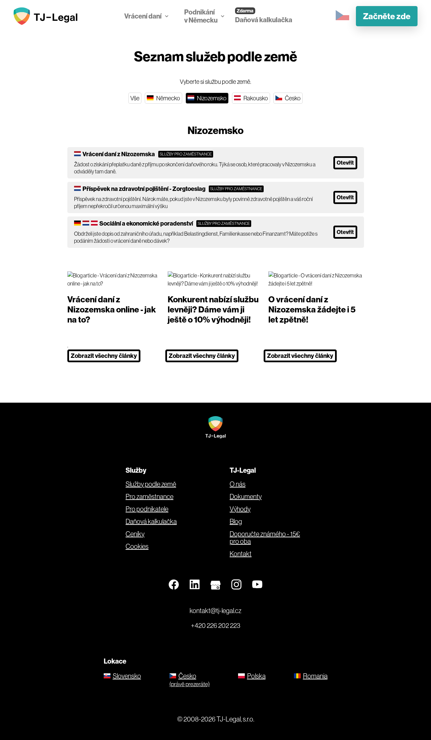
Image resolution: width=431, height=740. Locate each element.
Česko (292, 98)
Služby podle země (151, 484)
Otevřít (345, 162)
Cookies (137, 546)
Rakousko (255, 98)
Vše (134, 98)
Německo (167, 98)
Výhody (240, 509)
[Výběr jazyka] (342, 15)
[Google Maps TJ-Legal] (215, 584)
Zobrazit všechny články (104, 356)
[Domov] (47, 16)
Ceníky (135, 534)
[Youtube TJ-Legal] (257, 584)
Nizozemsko (211, 98)
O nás (237, 484)
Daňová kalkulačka (263, 19)
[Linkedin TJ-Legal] (195, 584)
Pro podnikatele (147, 509)
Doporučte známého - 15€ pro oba (265, 537)
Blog (236, 521)
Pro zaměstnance (149, 496)
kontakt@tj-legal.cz (215, 610)
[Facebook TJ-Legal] (174, 584)
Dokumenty (246, 496)
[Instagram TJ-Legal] (236, 584)
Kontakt (241, 554)
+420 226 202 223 (215, 625)
